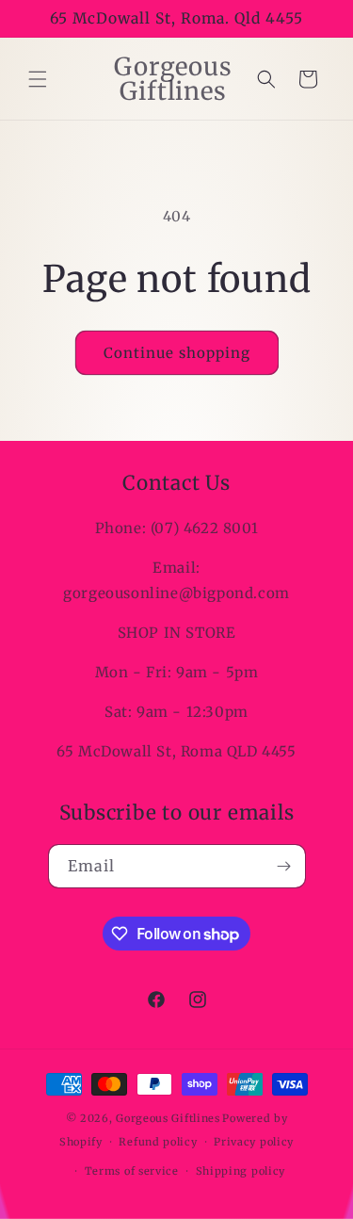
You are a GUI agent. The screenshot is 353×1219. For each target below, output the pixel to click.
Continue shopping (177, 353)
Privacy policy (254, 1141)
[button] (37, 79)
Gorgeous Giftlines (168, 1118)
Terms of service (132, 1171)
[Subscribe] (284, 866)
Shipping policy (241, 1171)
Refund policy (158, 1141)
